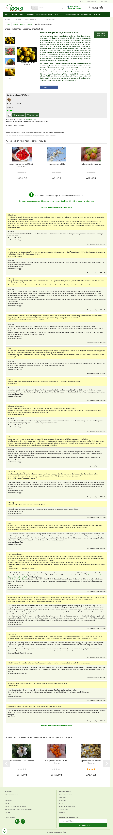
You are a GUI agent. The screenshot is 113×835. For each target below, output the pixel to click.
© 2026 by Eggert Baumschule (56, 832)
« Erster (8, 24)
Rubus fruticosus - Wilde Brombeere (22, 761)
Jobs (6, 14)
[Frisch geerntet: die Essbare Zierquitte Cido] (27, 54)
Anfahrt (61, 803)
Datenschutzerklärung (11, 795)
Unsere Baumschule (65, 795)
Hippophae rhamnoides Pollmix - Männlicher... (91, 762)
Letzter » (29, 24)
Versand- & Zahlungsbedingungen (39, 14)
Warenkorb (19, 115)
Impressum (8, 800)
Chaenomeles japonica (95, 575)
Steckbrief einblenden (101, 34)
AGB (6, 798)
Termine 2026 (63, 809)
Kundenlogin (92, 1)
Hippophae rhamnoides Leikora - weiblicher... (56, 762)
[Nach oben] (107, 831)
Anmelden (53, 135)
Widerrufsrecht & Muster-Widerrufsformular (18, 809)
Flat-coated (62, 812)
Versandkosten (31, 119)
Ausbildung (62, 800)
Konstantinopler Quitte (19, 579)
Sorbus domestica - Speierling (91, 164)
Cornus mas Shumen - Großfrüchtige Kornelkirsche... (21, 165)
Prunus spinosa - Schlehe (56, 164)
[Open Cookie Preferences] (4, 831)
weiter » (22, 24)
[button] (49, 87)
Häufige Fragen (17, 14)
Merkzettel (103, 1)
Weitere (97, 14)
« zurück (15, 24)
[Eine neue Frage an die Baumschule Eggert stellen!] (56, 207)
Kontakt (58, 14)
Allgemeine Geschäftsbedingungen (78, 14)
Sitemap (7, 812)
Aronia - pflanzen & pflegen (67, 806)
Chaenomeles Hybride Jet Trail (17, 577)
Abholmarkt (62, 798)
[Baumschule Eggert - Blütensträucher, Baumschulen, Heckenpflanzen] (16, 7)
